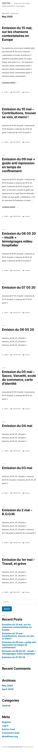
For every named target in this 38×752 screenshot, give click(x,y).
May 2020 (7, 685)
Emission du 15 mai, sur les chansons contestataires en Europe (17, 34)
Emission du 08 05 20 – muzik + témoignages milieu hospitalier (19, 239)
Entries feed (8, 729)
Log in (5, 725)
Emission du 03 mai (17, 468)
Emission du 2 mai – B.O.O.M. (17, 512)
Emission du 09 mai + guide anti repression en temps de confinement (18, 165)
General (27, 92)
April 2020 (8, 689)
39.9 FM (6, 3)
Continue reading (10, 82)
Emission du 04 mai (17, 426)
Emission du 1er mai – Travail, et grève (18, 562)
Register (6, 722)
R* (23, 747)
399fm (6, 92)
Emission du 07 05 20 (18, 287)
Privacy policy (28, 747)
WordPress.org (10, 736)
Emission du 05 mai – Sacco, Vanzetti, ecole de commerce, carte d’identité (19, 378)
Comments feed (10, 733)
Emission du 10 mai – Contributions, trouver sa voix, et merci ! (19, 113)
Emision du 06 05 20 (18, 330)
